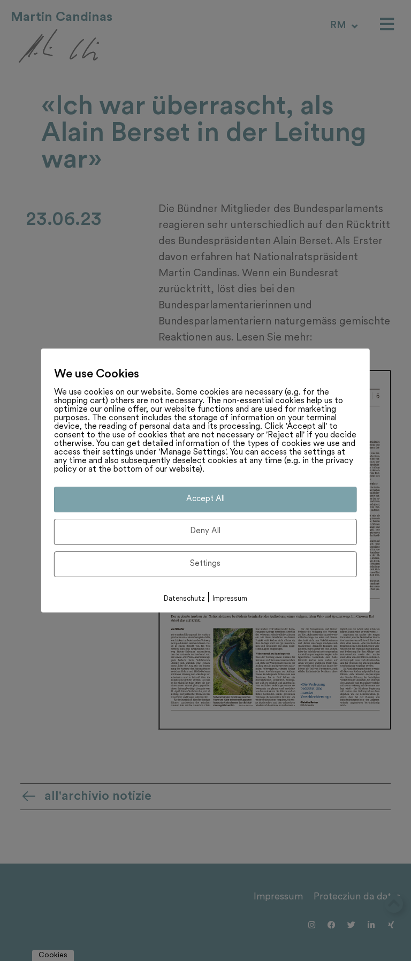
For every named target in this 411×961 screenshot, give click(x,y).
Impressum (229, 598)
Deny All (205, 531)
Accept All (205, 499)
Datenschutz (184, 598)
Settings (205, 564)
